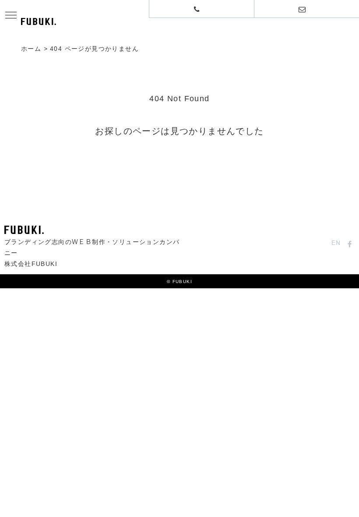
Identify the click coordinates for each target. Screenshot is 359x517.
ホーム (31, 49)
